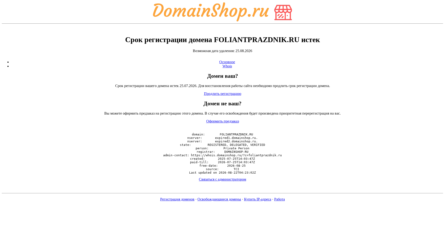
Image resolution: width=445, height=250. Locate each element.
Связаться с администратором (222, 179)
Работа (279, 199)
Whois (227, 66)
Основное (227, 62)
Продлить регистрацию (222, 94)
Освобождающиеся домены (219, 199)
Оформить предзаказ (222, 121)
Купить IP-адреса (257, 199)
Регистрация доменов (177, 199)
